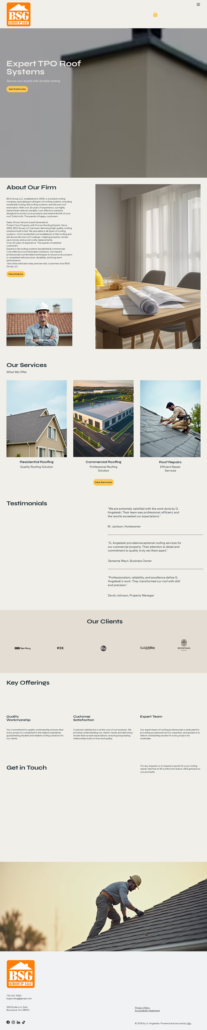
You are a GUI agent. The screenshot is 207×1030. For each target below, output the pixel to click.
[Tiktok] (23, 1022)
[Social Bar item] (13, 1022)
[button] (155, 14)
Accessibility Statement (147, 1010)
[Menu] (198, 4)
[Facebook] (8, 1022)
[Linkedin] (18, 1022)
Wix (189, 1023)
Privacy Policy (142, 1007)
